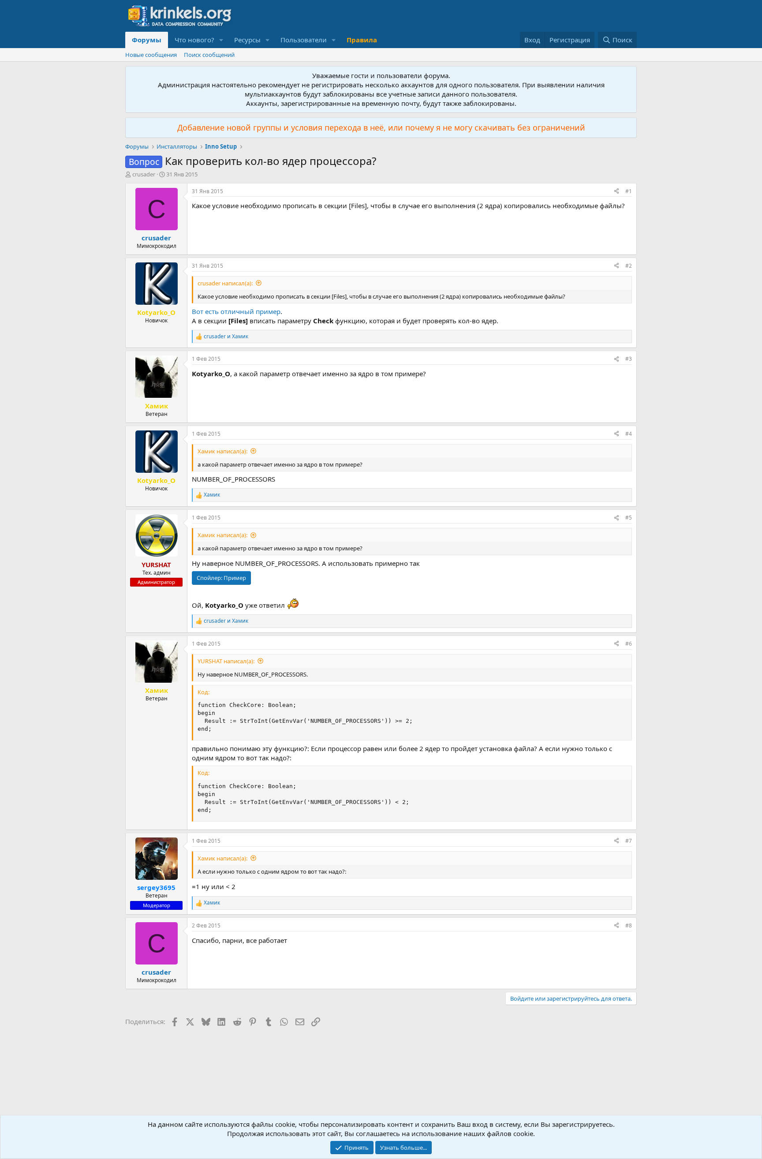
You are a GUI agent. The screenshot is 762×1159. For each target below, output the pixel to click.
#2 (628, 265)
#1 (628, 191)
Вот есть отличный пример (236, 311)
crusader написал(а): (225, 283)
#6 (628, 643)
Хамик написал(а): (222, 451)
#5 (628, 517)
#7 (628, 841)
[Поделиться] (616, 192)
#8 (628, 925)
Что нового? (194, 39)
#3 (628, 359)
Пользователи (303, 39)
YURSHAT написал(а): (226, 661)
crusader (143, 174)
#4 (628, 433)
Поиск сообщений (209, 55)
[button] (221, 40)
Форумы (146, 39)
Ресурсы (247, 39)
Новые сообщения (151, 55)
